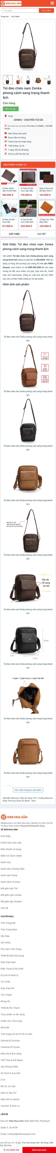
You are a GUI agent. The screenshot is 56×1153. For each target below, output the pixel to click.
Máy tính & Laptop (10, 1099)
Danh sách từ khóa (10, 881)
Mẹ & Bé (5, 1027)
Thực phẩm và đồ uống (13, 1014)
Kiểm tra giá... (11, 109)
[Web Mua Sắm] (14, 817)
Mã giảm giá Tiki (9, 888)
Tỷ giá (18, 1142)
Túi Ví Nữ (5, 981)
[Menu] (52, 3)
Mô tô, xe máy (8, 1086)
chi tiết (41, 234)
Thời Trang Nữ (8, 923)
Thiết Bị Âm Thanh (10, 1007)
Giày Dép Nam (8, 962)
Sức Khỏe (5, 942)
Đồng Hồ (5, 1001)
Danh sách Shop (9, 875)
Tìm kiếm (46, 10)
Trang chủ (5, 17)
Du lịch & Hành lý (9, 975)
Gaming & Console (10, 1040)
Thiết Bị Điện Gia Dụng (12, 955)
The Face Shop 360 (30, 1142)
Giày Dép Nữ (7, 988)
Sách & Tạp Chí (8, 1092)
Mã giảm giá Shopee (11, 901)
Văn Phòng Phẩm (9, 1066)
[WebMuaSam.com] (15, 3)
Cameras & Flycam (10, 1047)
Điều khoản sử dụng (11, 849)
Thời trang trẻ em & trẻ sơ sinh (16, 1034)
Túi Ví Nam (15, 17)
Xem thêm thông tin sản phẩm (28, 790)
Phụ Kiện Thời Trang (11, 949)
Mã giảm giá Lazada (11, 895)
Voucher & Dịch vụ (10, 1105)
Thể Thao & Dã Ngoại (12, 1060)
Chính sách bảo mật (11, 842)
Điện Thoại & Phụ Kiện (12, 968)
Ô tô (3, 1079)
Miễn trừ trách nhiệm (11, 855)
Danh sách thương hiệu (12, 868)
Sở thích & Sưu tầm (10, 1073)
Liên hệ (4, 908)
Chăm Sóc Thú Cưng (11, 1021)
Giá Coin (7, 1145)
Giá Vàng (44, 1142)
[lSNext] (49, 47)
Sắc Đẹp (5, 936)
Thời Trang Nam (9, 929)
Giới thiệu (14, 234)
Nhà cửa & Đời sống (11, 1053)
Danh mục (6, 862)
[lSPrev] (6, 47)
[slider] (7, 80)
